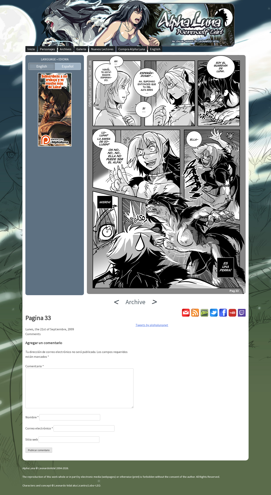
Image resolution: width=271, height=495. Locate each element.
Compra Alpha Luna (131, 49)
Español (67, 66)
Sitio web (31, 439)
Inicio (31, 49)
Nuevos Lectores (102, 49)
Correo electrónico (39, 428)
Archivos (65, 49)
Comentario (34, 366)
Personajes (47, 49)
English (155, 49)
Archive (135, 302)
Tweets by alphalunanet (152, 325)
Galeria (81, 49)
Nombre (32, 417)
